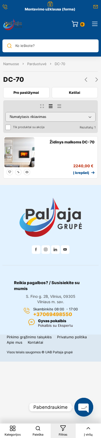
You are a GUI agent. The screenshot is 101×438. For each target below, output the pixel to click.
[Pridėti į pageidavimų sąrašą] (9, 172)
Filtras (63, 434)
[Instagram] (45, 249)
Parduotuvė (37, 64)
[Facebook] (36, 249)
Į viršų (88, 434)
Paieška (38, 434)
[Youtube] (65, 249)
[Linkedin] (55, 249)
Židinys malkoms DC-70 (72, 142)
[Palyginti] (18, 172)
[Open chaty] (83, 407)
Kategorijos (13, 434)
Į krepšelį (81, 172)
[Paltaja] (12, 24)
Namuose (11, 64)
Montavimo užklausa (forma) (50, 9)
